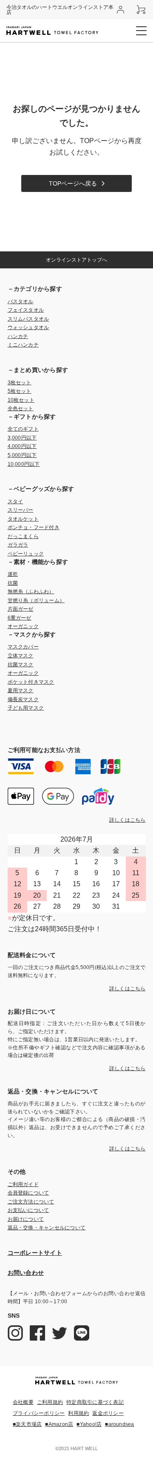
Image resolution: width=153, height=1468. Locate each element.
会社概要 (23, 1402)
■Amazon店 (59, 1424)
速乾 (13, 574)
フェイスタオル (26, 310)
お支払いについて (28, 1210)
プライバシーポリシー (39, 1413)
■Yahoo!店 (89, 1424)
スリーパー (21, 510)
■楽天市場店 (27, 1424)
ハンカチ (18, 336)
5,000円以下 (22, 455)
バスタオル (21, 301)
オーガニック (23, 626)
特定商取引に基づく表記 (95, 1402)
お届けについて (26, 1219)
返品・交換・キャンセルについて (47, 1228)
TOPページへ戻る (73, 183)
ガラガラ (18, 545)
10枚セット (21, 400)
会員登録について (28, 1193)
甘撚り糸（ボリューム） (36, 600)
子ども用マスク (26, 708)
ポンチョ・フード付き (34, 527)
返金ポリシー (107, 1413)
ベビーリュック (26, 554)
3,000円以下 (22, 438)
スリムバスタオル (28, 319)
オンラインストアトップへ (76, 259)
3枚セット (19, 383)
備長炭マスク (23, 699)
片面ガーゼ (21, 609)
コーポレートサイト (35, 1252)
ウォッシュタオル (28, 327)
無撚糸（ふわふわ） (31, 592)
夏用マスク (21, 690)
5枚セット (19, 391)
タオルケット (23, 519)
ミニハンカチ (23, 345)
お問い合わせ (26, 1272)
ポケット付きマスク (31, 682)
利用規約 (78, 1413)
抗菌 (13, 583)
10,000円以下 (24, 464)
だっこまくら (23, 536)
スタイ (15, 501)
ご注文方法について (31, 1202)
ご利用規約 (50, 1402)
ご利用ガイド (23, 1184)
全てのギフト (23, 429)
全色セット (21, 408)
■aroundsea (119, 1424)
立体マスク (21, 656)
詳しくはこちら (127, 820)
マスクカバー (23, 647)
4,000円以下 (22, 446)
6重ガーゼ (19, 618)
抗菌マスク (21, 665)
